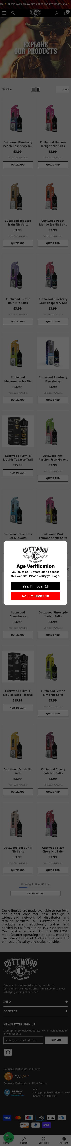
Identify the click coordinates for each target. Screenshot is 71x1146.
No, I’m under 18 (35, 596)
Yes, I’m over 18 (35, 586)
